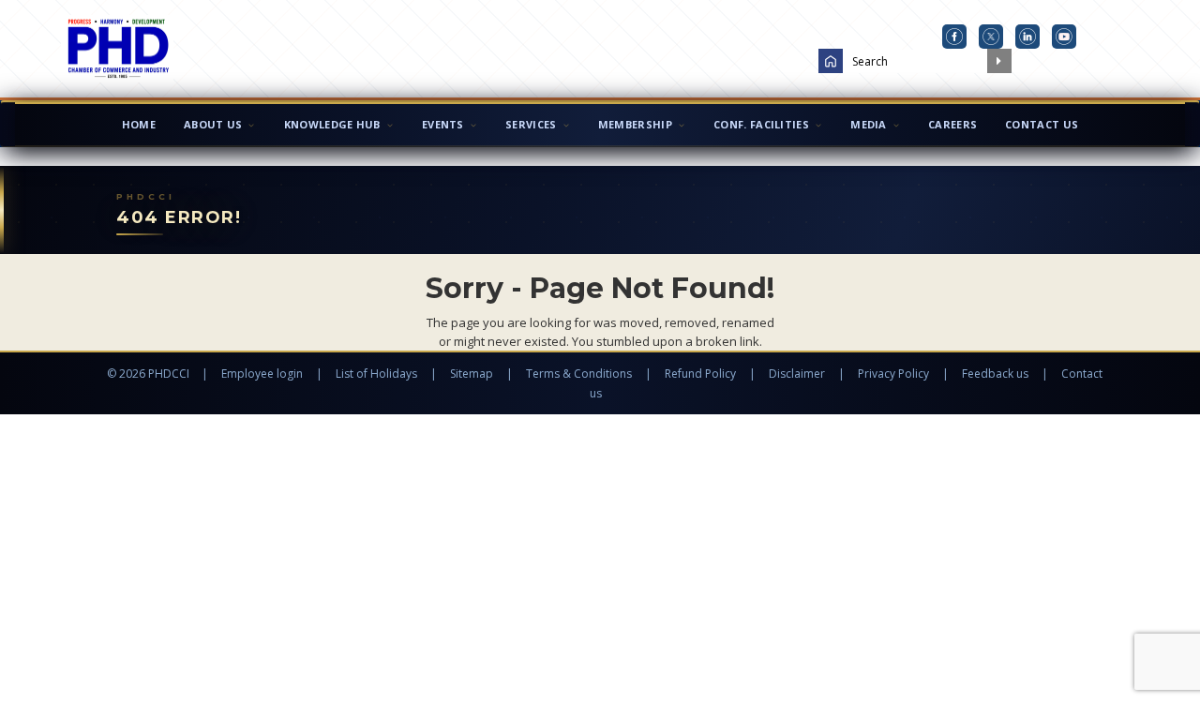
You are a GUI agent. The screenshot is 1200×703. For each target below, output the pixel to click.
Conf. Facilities (761, 124)
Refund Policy (700, 373)
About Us (213, 124)
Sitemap (471, 373)
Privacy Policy (893, 373)
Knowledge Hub (332, 124)
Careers (952, 124)
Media (868, 124)
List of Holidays (376, 373)
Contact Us (1041, 124)
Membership (635, 124)
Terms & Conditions (579, 373)
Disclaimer (797, 373)
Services (530, 124)
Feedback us (995, 373)
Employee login (262, 373)
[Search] (999, 61)
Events (443, 124)
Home (139, 124)
